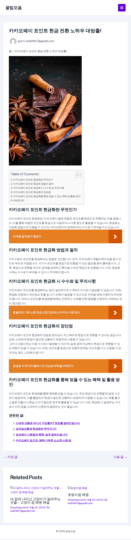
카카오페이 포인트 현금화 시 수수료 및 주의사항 (38, 187)
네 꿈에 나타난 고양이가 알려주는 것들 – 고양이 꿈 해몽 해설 (35, 500)
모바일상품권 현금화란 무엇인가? (36, 428)
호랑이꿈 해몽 (78, 495)
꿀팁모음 (13, 7)
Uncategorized (19, 507)
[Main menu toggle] (122, 7)
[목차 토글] (77, 175)
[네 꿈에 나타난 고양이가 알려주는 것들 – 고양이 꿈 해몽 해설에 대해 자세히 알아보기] (36, 490)
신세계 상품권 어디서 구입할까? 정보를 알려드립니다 (48, 423)
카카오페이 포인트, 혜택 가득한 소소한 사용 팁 (43, 440)
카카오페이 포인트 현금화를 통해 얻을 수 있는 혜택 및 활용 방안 (47, 196)
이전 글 (10, 456)
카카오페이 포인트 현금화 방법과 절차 (33, 183)
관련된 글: (18, 200)
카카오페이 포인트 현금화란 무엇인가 (33, 179)
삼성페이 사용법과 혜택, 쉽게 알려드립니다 (42, 434)
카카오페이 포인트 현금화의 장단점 (32, 192)
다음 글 (120, 456)
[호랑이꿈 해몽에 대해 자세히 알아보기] (94, 488)
